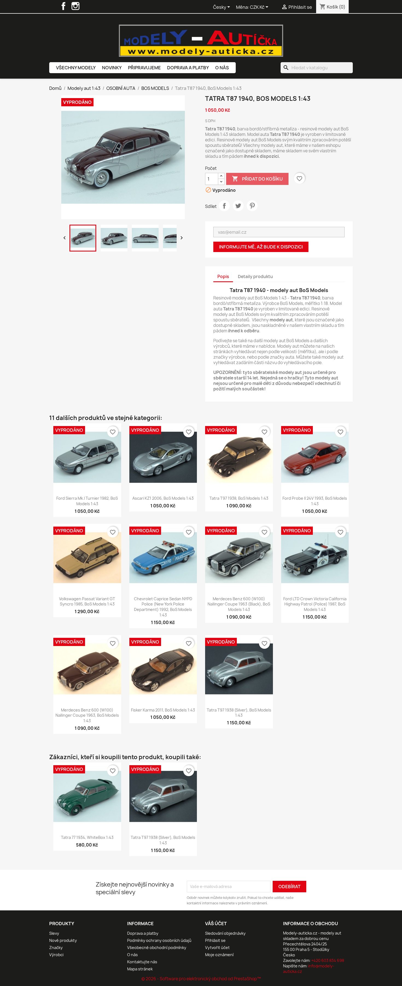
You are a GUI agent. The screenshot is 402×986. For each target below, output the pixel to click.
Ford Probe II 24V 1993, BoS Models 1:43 (314, 501)
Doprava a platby (188, 68)
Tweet (238, 205)
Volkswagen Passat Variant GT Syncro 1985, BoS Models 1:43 (87, 601)
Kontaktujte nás (142, 961)
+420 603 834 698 (327, 960)
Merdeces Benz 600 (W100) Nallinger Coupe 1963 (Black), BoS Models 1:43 (239, 604)
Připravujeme (144, 68)
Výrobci (56, 954)
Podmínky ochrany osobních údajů (159, 940)
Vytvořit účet (217, 947)
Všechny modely (76, 68)
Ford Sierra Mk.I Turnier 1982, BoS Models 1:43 (87, 501)
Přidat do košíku (257, 178)
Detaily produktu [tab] (255, 276)
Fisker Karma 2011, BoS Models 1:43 (163, 710)
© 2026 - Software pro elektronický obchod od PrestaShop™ (201, 979)
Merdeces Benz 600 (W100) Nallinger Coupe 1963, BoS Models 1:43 (87, 715)
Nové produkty (63, 940)
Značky (56, 947)
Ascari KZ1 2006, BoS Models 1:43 (163, 498)
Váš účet (216, 924)
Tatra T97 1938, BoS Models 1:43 (238, 498)
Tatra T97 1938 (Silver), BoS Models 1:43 (239, 712)
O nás (222, 68)
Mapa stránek (140, 968)
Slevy (54, 933)
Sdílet (224, 205)
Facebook (63, 6)
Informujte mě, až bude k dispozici (261, 247)
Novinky (112, 68)
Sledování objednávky (225, 933)
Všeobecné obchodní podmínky (156, 947)
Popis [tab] (223, 276)
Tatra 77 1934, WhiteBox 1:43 (87, 837)
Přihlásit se (215, 940)
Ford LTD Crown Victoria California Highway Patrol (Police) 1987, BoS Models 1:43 (314, 604)
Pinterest (252, 205)
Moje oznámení (219, 954)
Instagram (75, 6)
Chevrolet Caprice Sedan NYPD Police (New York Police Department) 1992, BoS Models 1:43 (163, 607)
